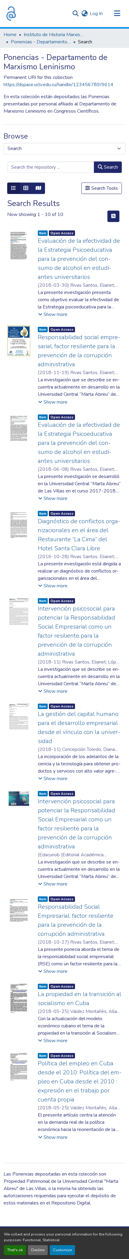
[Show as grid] (26, 188)
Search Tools (104, 188)
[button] (11, 13)
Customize (62, 1250)
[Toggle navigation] (117, 13)
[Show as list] (13, 188)
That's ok (15, 1250)
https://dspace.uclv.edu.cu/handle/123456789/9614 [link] (58, 84)
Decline (37, 1250)
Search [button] (110, 167)
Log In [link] (96, 13)
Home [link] (10, 34)
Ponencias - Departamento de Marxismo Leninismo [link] (41, 42)
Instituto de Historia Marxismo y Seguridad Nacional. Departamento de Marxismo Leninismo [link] (54, 34)
